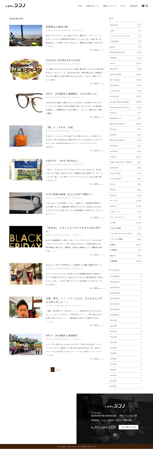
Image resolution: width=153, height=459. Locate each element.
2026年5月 (115, 293)
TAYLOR (114, 167)
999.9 (112, 63)
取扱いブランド (109, 6)
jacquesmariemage (119, 102)
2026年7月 (115, 282)
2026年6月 (115, 287)
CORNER (114, 41)
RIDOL (113, 134)
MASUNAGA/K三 (118, 52)
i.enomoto (115, 91)
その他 (112, 222)
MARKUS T (115, 118)
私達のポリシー (92, 6)
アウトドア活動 (116, 239)
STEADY (114, 151)
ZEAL (112, 184)
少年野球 (113, 250)
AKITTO (114, 69)
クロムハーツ (115, 211)
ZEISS (113, 189)
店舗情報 (113, 261)
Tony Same (115, 173)
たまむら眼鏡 (115, 228)
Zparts (113, 195)
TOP (80, 6)
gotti (112, 47)
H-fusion (114, 85)
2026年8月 (115, 276)
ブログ (123, 6)
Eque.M (113, 25)
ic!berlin (114, 96)
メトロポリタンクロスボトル (121, 233)
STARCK (114, 145)
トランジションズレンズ (120, 36)
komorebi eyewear (119, 107)
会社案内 (133, 6)
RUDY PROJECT (117, 140)
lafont (113, 113)
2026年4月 (115, 298)
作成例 (112, 244)
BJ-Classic (115, 80)
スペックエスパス (117, 217)
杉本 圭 (113, 206)
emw (112, 30)
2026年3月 (115, 304)
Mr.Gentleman (117, 124)
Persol (113, 129)
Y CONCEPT (116, 178)
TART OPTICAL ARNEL (121, 162)
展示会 (112, 255)
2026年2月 (115, 309)
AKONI (113, 58)
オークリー (114, 200)
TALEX (113, 156)
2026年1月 (115, 315)
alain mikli (115, 74)
